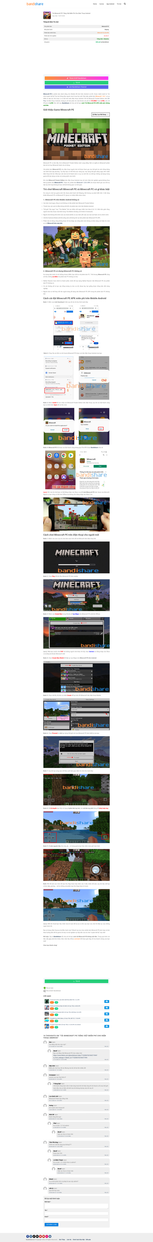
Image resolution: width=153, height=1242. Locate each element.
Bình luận (48, 1202)
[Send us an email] (37, 1236)
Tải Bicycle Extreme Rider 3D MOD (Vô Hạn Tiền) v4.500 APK (65, 1006)
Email (47, 1216)
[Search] (125, 4)
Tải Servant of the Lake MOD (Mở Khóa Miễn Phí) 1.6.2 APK (65, 999)
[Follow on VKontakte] (50, 1236)
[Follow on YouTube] (43, 1236)
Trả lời (106, 1046)
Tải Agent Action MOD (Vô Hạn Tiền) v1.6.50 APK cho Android (65, 1024)
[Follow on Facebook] (27, 1236)
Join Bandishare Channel (77, 87)
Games (101, 4)
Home (95, 4)
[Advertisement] (76, 59)
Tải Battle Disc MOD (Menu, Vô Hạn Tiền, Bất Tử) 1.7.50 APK (65, 1018)
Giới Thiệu (62, 1239)
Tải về (78, 83)
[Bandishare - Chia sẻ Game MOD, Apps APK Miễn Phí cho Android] (35, 4)
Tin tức (119, 4)
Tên (46, 1210)
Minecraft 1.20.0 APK (83, 182)
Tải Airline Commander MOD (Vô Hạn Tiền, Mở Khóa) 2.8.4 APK (65, 1012)
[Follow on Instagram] (30, 1236)
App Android (110, 4)
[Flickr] (46, 1236)
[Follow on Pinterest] (40, 1236)
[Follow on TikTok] (34, 1236)
